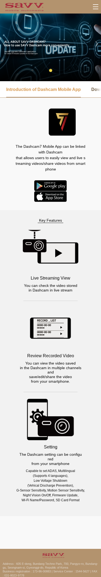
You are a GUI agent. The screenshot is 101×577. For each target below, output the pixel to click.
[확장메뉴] (95, 6)
